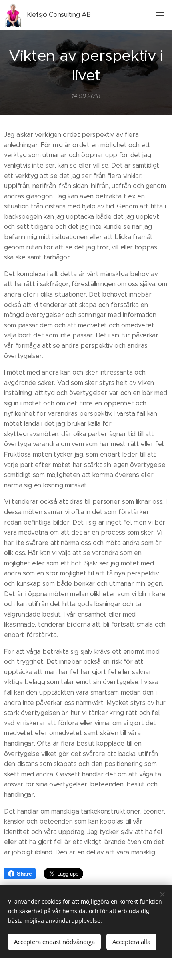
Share (24, 873)
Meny (160, 15)
